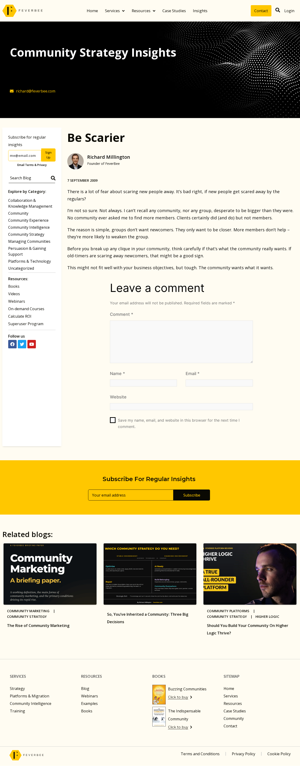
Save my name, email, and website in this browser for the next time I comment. (179, 423)
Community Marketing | (32, 611)
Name (117, 373)
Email (192, 373)
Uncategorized (21, 268)
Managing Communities (29, 241)
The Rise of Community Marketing (38, 625)
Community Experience (28, 220)
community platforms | (232, 611)
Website (118, 396)
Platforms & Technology (29, 261)
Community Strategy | (231, 616)
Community (18, 213)
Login (289, 10)
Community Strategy (26, 234)
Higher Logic (267, 616)
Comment (121, 314)
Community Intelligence (29, 227)
